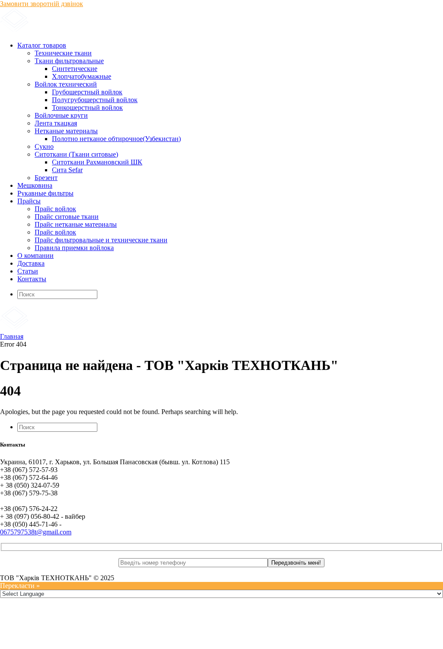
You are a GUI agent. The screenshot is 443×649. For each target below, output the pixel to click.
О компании (35, 255)
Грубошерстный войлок (87, 92)
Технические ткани (63, 53)
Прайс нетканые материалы (76, 224)
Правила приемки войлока (74, 247)
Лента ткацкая (56, 123)
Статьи (27, 271)
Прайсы (29, 201)
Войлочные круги (61, 115)
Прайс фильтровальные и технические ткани (101, 240)
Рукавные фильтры (45, 193)
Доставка (31, 263)
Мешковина (34, 185)
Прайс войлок (55, 208)
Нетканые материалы (66, 131)
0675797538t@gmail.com (35, 532)
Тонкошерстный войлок (87, 107)
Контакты (31, 279)
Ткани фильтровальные (69, 60)
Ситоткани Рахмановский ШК (97, 162)
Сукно (44, 146)
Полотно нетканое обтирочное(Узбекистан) (116, 138)
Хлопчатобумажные (81, 76)
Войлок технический (66, 84)
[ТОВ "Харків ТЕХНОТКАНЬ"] (104, 30)
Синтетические (74, 68)
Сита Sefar (67, 169)
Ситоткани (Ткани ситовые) (76, 154)
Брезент (46, 177)
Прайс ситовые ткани (67, 216)
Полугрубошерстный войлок (95, 99)
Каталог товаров (41, 45)
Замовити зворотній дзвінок (41, 3)
